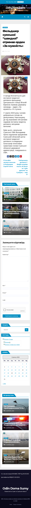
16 (26, 370)
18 (8, 373)
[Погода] (7, 342)
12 (12, 370)
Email (4, 292)
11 (8, 370)
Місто (5, 455)
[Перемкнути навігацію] (28, 16)
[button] (24, 16)
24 (4, 376)
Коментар (6, 254)
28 (19, 376)
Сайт (4, 300)
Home (11, 504)
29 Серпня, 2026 (9, 461)
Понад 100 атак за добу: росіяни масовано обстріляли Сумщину (14, 230)
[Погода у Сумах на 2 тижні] (12, 344)
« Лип (4, 383)
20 (15, 373)
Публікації (5, 27)
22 (22, 373)
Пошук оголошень (17, 504)
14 (19, 370)
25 (8, 376)
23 (26, 373)
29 (22, 376)
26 (12, 376)
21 (19, 373)
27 (15, 376)
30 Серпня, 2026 (9, 410)
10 (4, 370)
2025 (2, 498)
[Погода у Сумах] (8, 339)
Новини (5, 404)
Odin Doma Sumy (15, 7)
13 (15, 370)
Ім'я (4, 285)
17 (4, 373)
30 (26, 376)
